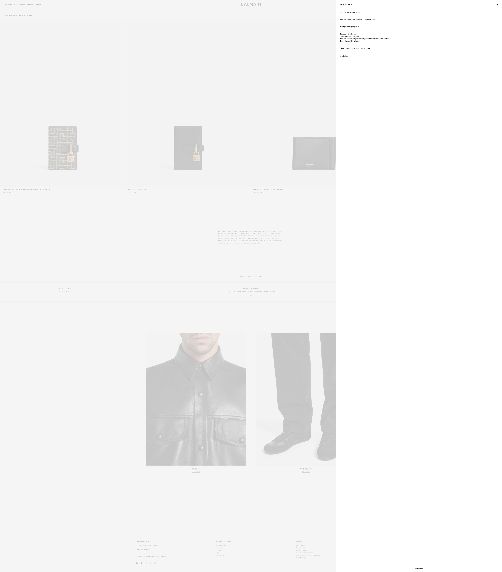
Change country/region (348, 27)
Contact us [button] (344, 56)
